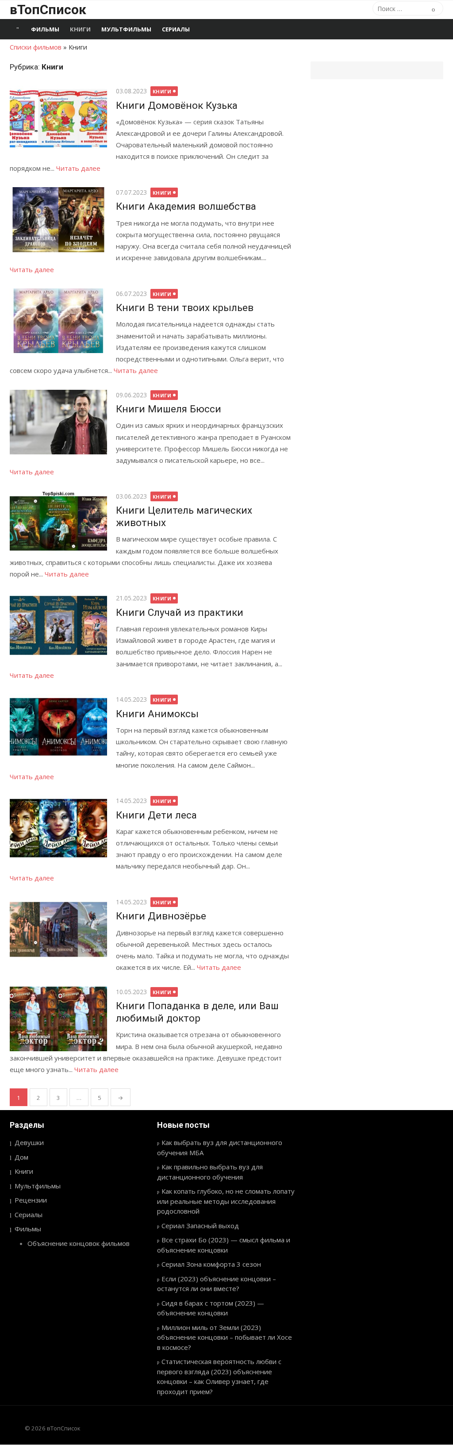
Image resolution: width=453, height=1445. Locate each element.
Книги (80, 29)
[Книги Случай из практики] (58, 625)
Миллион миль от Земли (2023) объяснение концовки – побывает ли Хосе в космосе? (224, 1337)
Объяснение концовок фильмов (78, 1243)
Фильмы (45, 29)
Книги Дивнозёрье (161, 916)
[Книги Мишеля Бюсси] (58, 422)
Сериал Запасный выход (200, 1225)
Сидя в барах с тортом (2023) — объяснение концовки (210, 1308)
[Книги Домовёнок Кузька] (58, 118)
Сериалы (176, 29)
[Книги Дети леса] (58, 828)
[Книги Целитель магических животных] (58, 523)
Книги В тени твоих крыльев (184, 307)
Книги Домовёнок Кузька (177, 105)
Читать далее (78, 168)
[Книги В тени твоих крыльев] (58, 321)
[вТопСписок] (18, 29)
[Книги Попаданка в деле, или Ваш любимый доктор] (58, 1019)
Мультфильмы (126, 29)
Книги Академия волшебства (186, 206)
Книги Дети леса (156, 815)
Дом (21, 1157)
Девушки (29, 1142)
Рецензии (31, 1199)
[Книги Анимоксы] (58, 726)
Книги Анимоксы (157, 713)
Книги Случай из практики (179, 612)
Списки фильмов (35, 46)
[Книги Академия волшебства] (58, 219)
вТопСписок (48, 9)
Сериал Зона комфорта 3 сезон (211, 1264)
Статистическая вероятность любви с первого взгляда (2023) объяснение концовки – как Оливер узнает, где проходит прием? (219, 1376)
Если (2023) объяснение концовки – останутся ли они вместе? (216, 1283)
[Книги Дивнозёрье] (58, 929)
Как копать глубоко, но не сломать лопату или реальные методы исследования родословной (226, 1201)
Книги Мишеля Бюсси (168, 409)
